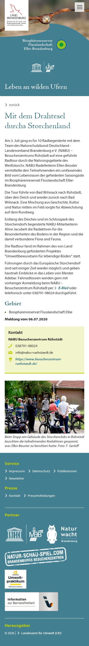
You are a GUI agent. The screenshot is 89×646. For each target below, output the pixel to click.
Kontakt (14, 496)
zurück (14, 105)
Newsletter (16, 478)
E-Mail (63, 288)
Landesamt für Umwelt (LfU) (41, 633)
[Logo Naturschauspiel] (36, 556)
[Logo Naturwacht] (62, 534)
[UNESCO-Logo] (24, 534)
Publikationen (67, 471)
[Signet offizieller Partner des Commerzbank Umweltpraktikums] (15, 579)
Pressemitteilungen (41, 496)
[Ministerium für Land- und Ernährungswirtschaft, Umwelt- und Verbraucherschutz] (16, 15)
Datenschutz (41, 471)
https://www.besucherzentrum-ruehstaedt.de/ (38, 361)
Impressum (17, 471)
